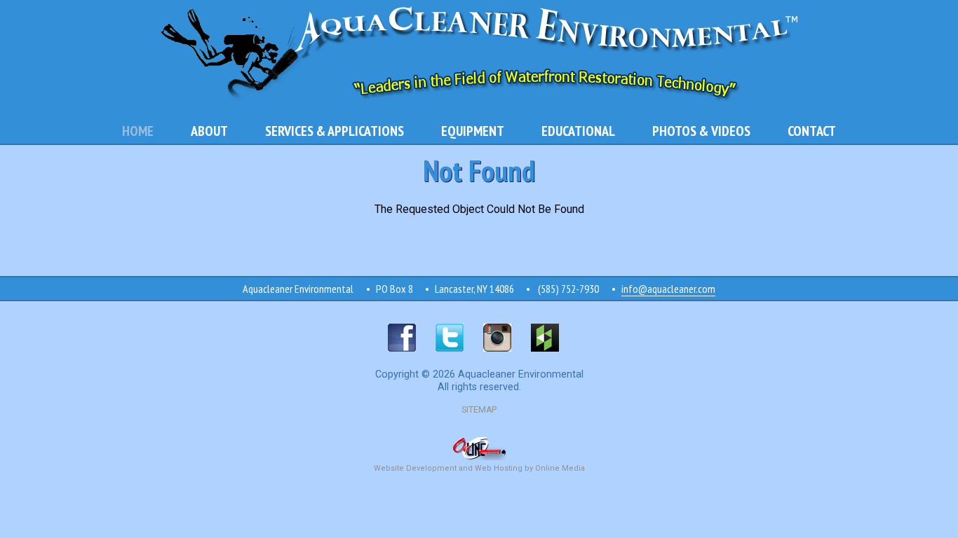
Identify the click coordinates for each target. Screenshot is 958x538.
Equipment (472, 131)
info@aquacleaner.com (668, 289)
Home (138, 131)
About (209, 131)
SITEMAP (479, 410)
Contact (812, 131)
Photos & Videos (701, 131)
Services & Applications (334, 131)
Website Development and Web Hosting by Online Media (479, 468)
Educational (578, 131)
